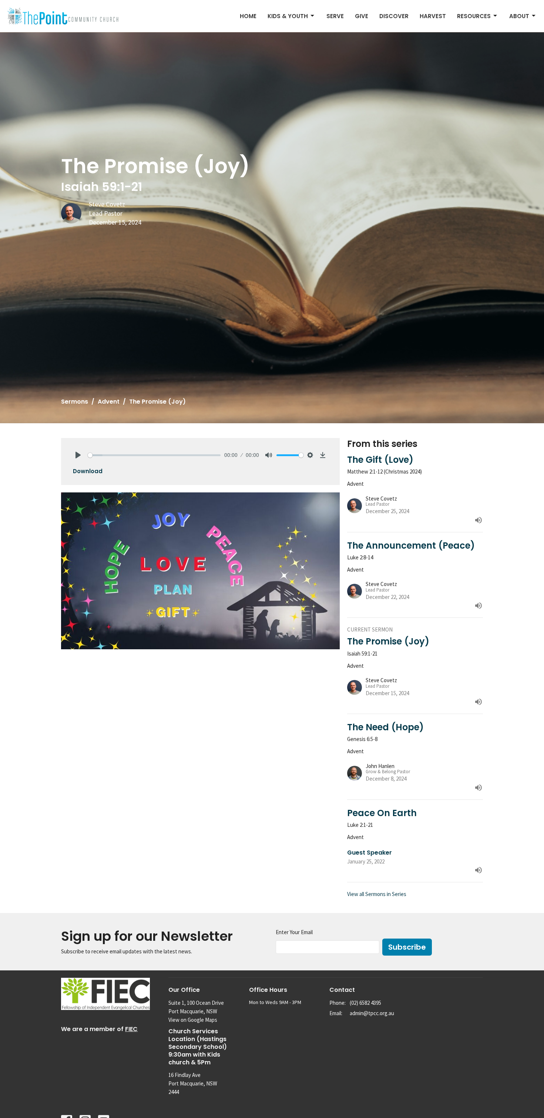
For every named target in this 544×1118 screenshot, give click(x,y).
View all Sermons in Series (376, 894)
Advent (109, 401)
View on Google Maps (192, 1019)
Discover (394, 16)
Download (88, 471)
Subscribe (407, 947)
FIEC (131, 1029)
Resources (474, 16)
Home (248, 16)
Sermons (74, 401)
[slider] (154, 455)
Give (361, 16)
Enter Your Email (294, 932)
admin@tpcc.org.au (372, 1013)
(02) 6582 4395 (365, 1002)
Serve (335, 16)
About (519, 16)
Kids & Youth (288, 16)
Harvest (433, 16)
